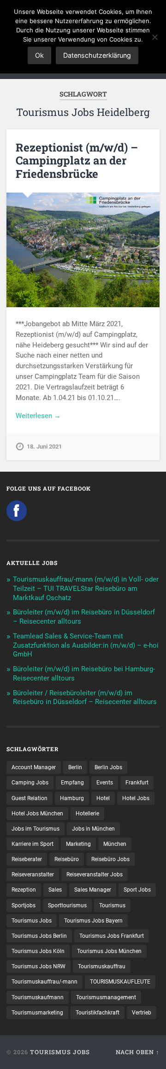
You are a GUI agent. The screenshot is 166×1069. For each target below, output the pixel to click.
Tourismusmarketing (37, 1012)
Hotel (103, 798)
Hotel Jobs (135, 798)
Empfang (72, 782)
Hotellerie (87, 813)
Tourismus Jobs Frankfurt (111, 936)
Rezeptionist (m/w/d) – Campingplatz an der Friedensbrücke (77, 161)
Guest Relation (29, 798)
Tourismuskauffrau (101, 966)
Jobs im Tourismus (35, 829)
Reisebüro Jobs (110, 859)
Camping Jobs (30, 782)
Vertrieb (141, 1012)
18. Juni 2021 (44, 446)
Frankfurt (136, 782)
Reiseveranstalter (33, 874)
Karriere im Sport (32, 844)
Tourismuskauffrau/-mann (44, 981)
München (114, 844)
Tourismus (112, 905)
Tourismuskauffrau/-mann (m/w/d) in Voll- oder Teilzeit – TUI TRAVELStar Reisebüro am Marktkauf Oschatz (86, 588)
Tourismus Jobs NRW (38, 966)
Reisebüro (66, 859)
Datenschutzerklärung (97, 55)
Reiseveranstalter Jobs (94, 874)
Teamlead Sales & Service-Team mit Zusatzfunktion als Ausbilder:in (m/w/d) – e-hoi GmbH (86, 645)
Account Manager (34, 767)
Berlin (75, 767)
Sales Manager (92, 890)
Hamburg (72, 798)
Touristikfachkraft (97, 1012)
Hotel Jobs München (37, 813)
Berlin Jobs (108, 767)
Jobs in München (93, 829)
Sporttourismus (67, 905)
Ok (39, 55)
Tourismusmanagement (106, 997)
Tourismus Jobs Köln (38, 951)
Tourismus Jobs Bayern (93, 920)
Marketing (78, 844)
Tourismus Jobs (32, 920)
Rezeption (24, 890)
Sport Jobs (137, 890)
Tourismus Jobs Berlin (39, 936)
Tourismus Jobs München (109, 951)
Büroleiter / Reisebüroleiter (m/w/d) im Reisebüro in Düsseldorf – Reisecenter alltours (85, 697)
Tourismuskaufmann (38, 997)
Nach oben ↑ (138, 1052)
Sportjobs (24, 905)
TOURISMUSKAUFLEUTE (120, 981)
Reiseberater (27, 859)
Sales (55, 890)
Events (104, 782)
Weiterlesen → (38, 416)
